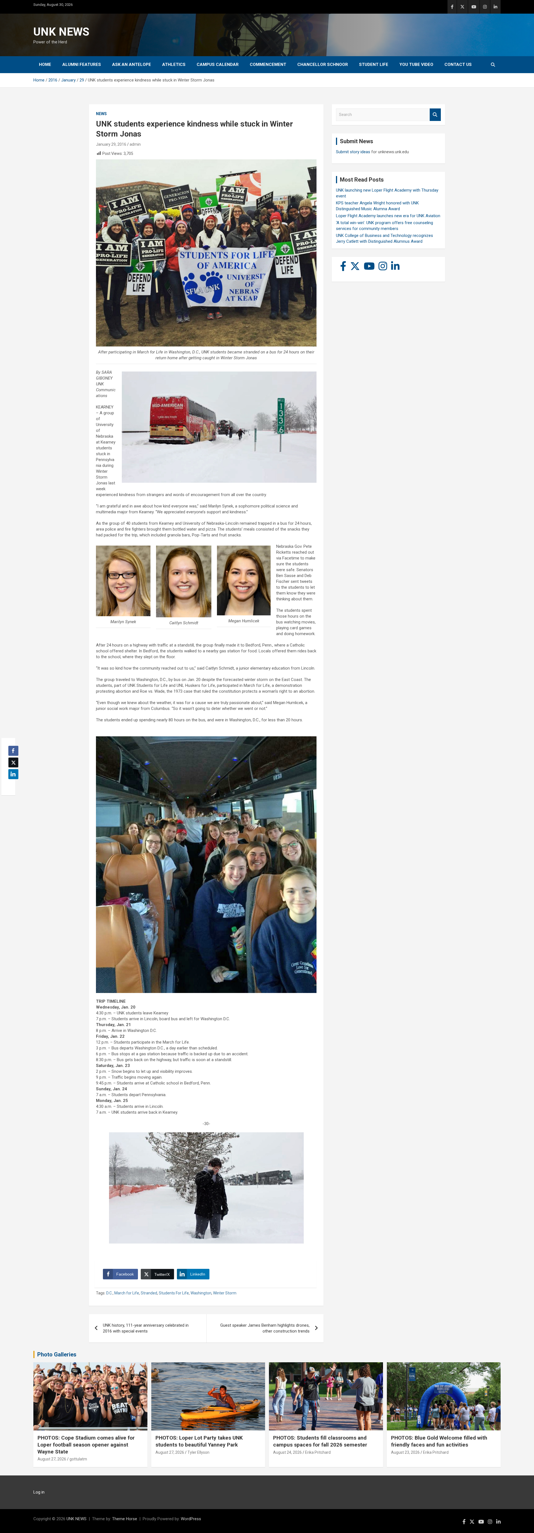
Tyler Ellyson (198, 1452)
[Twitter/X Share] (13, 762)
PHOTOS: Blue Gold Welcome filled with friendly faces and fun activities (439, 1441)
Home (45, 64)
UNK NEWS (61, 31)
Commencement (268, 64)
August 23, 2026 (405, 1452)
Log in (38, 1492)
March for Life (126, 1293)
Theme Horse (124, 1518)
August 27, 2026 (52, 1459)
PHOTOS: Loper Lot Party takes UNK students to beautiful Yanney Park (199, 1441)
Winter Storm (224, 1293)
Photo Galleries (56, 1354)
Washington (201, 1293)
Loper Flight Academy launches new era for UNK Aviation (388, 215)
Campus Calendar (218, 64)
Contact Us (458, 64)
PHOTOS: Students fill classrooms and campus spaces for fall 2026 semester (320, 1441)
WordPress (191, 1518)
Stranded (149, 1293)
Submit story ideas (353, 151)
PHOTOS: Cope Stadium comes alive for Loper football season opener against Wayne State (86, 1445)
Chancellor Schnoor (322, 64)
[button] (11, 785)
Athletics (174, 64)
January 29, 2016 (111, 144)
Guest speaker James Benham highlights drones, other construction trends (265, 1328)
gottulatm (78, 1459)
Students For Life (174, 1293)
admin (135, 144)
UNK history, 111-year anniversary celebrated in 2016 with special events (146, 1328)
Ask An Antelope (131, 64)
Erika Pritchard (318, 1452)
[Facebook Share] (13, 751)
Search (435, 114)
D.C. (109, 1293)
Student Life (373, 64)
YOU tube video (416, 64)
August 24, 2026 (287, 1452)
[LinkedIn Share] (13, 774)
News (101, 114)
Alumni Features (81, 64)
